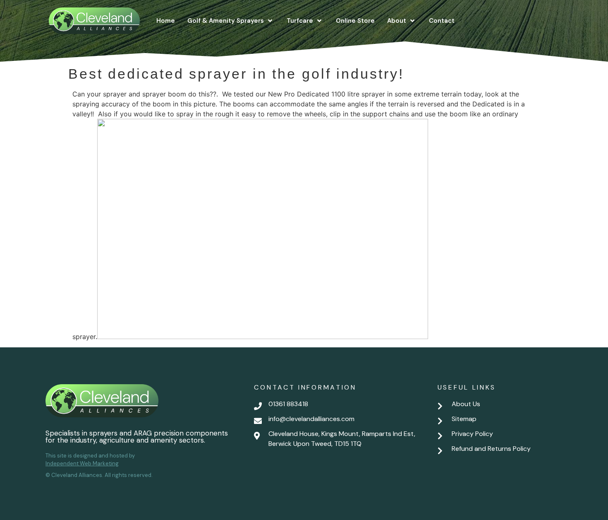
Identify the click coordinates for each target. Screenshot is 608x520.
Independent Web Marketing (82, 463)
